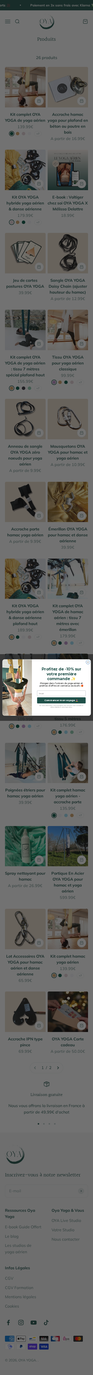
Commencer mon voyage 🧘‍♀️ (61, 700)
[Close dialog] (88, 662)
